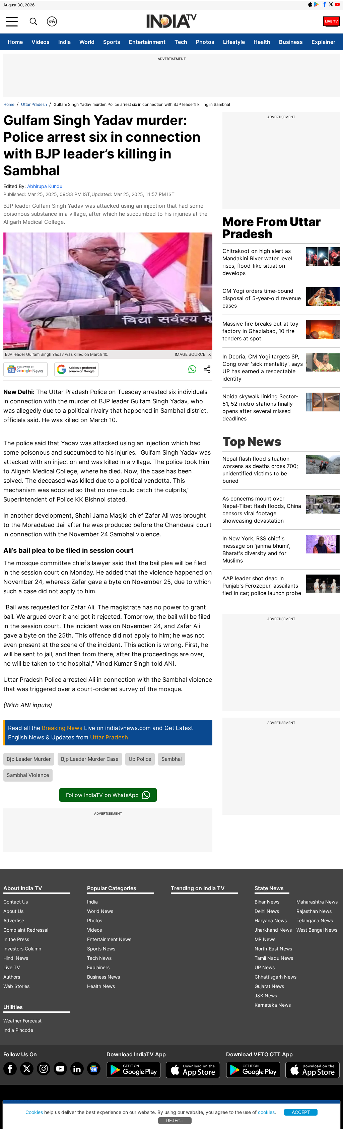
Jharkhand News (273, 930)
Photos (205, 42)
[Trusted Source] (76, 369)
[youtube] (60, 1068)
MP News (265, 939)
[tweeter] (26, 1068)
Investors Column (22, 948)
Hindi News (15, 958)
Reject (175, 1120)
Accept (301, 1112)
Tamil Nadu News (274, 958)
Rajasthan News (314, 911)
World (86, 42)
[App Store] (193, 1070)
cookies (266, 1112)
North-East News (273, 948)
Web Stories (16, 986)
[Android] (316, 4)
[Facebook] (10, 1068)
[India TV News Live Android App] (134, 1070)
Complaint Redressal (25, 930)
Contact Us (15, 902)
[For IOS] (312, 1070)
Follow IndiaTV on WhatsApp (102, 795)
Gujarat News (269, 986)
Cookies (34, 1112)
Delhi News (267, 911)
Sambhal (171, 759)
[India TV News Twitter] (331, 4)
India (64, 42)
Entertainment (147, 42)
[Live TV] (331, 21)
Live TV (11, 967)
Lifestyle (234, 42)
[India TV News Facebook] (324, 4)
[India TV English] (171, 21)
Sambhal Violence (28, 775)
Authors (11, 977)
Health (262, 42)
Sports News (101, 948)
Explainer (323, 42)
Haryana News (271, 920)
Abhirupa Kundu (44, 186)
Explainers (98, 967)
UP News (265, 967)
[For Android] (253, 1070)
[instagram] (43, 1068)
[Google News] (25, 369)
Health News (101, 986)
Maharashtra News (317, 902)
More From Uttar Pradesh (271, 227)
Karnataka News (273, 1005)
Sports (111, 42)
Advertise (13, 920)
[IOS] (310, 4)
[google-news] (93, 1068)
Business (291, 42)
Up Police (140, 759)
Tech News (99, 958)
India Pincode (18, 1030)
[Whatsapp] (192, 369)
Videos (40, 42)
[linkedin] (77, 1068)
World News (100, 911)
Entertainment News (109, 939)
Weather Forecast (22, 1020)
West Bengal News (316, 930)
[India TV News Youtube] (337, 4)
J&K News (266, 995)
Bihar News (267, 902)
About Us (13, 911)
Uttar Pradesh (34, 104)
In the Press (16, 939)
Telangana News (314, 920)
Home (15, 42)
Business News (103, 977)
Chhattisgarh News (275, 977)
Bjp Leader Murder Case (90, 759)
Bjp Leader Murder (29, 759)
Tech (181, 42)
